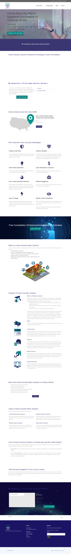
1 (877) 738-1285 (22, 97)
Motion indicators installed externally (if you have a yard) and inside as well (25, 256)
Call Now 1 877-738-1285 (15, 33)
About (57, 5)
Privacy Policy (62, 550)
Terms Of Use (57, 550)
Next (62, 517)
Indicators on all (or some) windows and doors (19, 255)
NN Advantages (49, 5)
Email (48, 531)
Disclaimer (52, 550)
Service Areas (39, 5)
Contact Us (28, 541)
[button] (39, 127)
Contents (39, 88)
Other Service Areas (42, 90)
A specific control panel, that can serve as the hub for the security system (25, 253)
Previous (10, 516)
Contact (62, 5)
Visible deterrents (14, 258)
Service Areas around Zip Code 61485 (22, 112)
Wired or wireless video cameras (17, 250)
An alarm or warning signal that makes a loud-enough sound (22, 252)
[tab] (49, 88)
